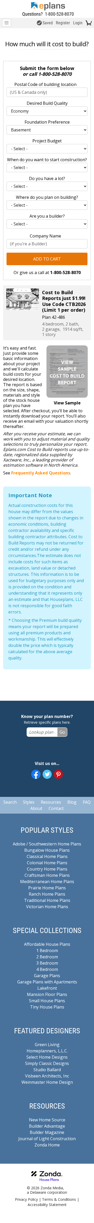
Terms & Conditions (59, 1199)
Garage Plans (47, 975)
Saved (48, 22)
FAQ (87, 802)
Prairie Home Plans (47, 888)
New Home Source (47, 1120)
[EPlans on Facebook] (36, 774)
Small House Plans (47, 1001)
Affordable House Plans (47, 944)
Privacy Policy (26, 1199)
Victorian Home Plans (47, 906)
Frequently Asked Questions (40, 473)
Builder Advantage (47, 1126)
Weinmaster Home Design (47, 1082)
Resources (51, 802)
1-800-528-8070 (59, 14)
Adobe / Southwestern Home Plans (47, 844)
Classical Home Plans (47, 856)
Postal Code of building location (45, 84)
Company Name (45, 236)
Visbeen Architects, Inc (47, 1076)
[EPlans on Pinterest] (58, 774)
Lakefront (47, 988)
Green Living (47, 1044)
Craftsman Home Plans (47, 875)
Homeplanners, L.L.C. (47, 1051)
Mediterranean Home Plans (47, 881)
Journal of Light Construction (47, 1138)
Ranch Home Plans (47, 894)
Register (63, 22)
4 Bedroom (47, 969)
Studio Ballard (47, 1070)
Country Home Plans (47, 869)
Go (62, 732)
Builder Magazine (47, 1132)
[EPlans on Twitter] (47, 774)
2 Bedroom (47, 957)
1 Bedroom (47, 950)
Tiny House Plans (47, 1007)
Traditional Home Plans (47, 900)
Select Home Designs (47, 1057)
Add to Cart (47, 259)
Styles (28, 802)
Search (10, 802)
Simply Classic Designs (47, 1063)
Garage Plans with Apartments (47, 982)
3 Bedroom (47, 963)
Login (78, 22)
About (36, 808)
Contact (56, 808)
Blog (72, 802)
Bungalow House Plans (47, 850)
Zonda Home (47, 1145)
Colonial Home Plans (47, 863)
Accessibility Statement (47, 1204)
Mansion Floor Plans (47, 994)
